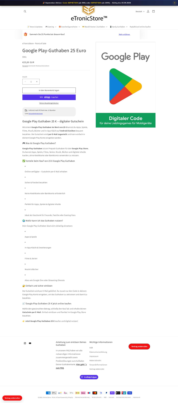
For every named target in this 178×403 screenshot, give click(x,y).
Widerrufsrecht (95, 360)
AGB (91, 348)
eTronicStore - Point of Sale (51, 397)
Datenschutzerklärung (98, 352)
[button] (25, 11)
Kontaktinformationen (123, 397)
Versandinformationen (36, 113)
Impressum (93, 356)
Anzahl (24, 77)
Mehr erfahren (124, 34)
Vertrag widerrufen (96, 369)
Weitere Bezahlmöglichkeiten (49, 103)
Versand (25, 66)
